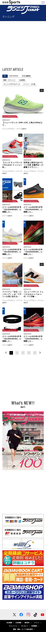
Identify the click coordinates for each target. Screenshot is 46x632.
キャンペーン (13, 626)
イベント (36, 622)
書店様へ (27, 622)
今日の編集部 (26, 76)
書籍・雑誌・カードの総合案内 (23, 629)
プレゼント (24, 626)
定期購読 (34, 626)
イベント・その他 (29, 84)
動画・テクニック (10, 80)
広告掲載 (18, 622)
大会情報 (22, 80)
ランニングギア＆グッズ (12, 84)
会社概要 (9, 622)
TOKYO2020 (13, 76)
